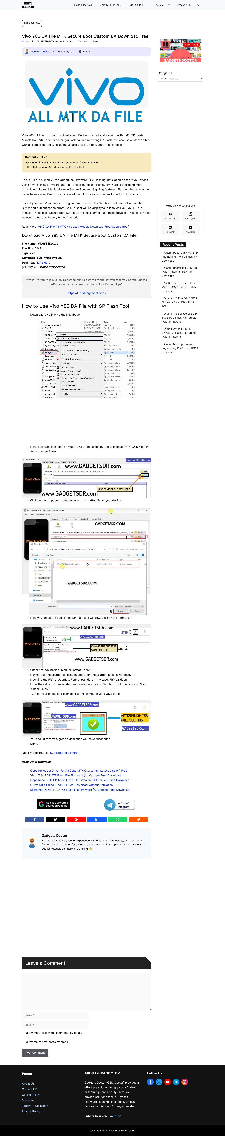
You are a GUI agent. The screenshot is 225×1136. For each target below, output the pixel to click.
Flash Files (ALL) (83, 4)
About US (28, 1083)
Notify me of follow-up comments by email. (53, 1032)
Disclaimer (29, 1100)
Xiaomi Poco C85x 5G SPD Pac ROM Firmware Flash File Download (180, 256)
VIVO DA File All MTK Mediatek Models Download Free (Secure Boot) (83, 226)
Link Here (43, 262)
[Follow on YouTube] (167, 1082)
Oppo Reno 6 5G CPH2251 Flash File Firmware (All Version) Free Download (79, 780)
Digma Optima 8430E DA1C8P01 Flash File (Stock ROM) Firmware (179, 332)
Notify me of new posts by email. (47, 1041)
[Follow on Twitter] (159, 1082)
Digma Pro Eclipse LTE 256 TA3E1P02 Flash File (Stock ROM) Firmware (180, 317)
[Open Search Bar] (198, 5)
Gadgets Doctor (40, 51)
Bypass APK (184, 4)
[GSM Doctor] (29, 5)
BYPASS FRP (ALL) (111, 4)
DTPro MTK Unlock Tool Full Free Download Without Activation (71, 785)
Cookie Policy (31, 1094)
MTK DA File (32, 23)
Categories (165, 73)
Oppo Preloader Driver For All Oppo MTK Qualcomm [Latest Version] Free (78, 770)
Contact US (29, 1089)
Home (25, 41)
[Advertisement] (86, 421)
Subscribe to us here (64, 752)
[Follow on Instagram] (184, 1082)
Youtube (115, 1116)
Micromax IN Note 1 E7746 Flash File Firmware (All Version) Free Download (80, 789)
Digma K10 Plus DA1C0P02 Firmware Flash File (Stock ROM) (179, 302)
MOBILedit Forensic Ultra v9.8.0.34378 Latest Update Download (179, 287)
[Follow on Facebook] (150, 1082)
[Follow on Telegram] (176, 1082)
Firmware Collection (35, 1105)
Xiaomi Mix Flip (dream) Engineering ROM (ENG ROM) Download (180, 348)
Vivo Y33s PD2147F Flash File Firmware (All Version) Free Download (75, 775)
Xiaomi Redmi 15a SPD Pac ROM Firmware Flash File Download (179, 271)
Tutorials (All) (136, 4)
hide (43, 157)
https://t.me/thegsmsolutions (87, 293)
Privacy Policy (31, 1111)
